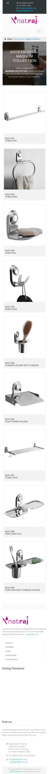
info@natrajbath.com (18, 759)
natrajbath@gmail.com (18, 762)
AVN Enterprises (16, 771)
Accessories (10, 655)
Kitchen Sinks (11, 660)
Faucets (9, 643)
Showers (9, 647)
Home (9, 39)
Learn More (30, 634)
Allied (8, 651)
